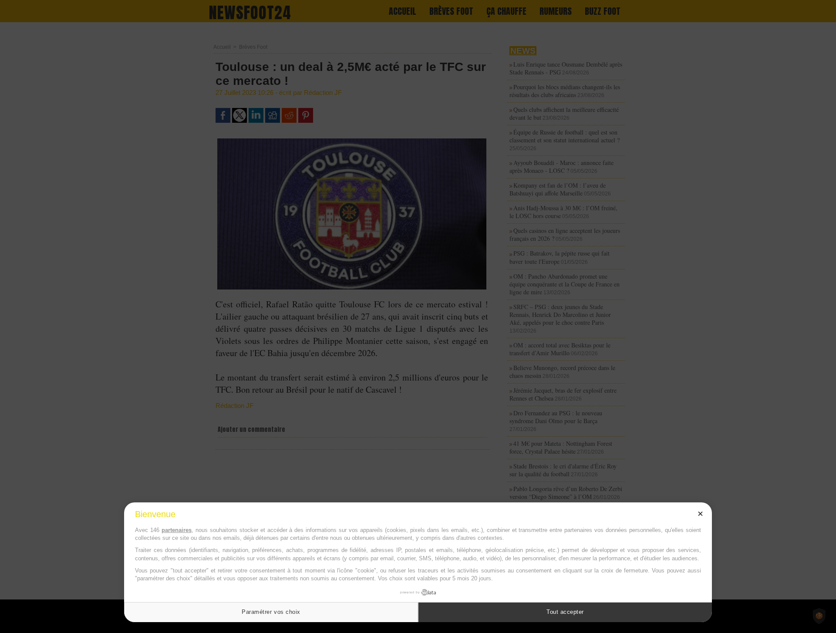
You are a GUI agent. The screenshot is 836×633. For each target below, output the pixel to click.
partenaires (177, 530)
